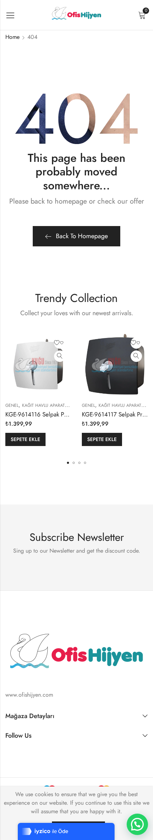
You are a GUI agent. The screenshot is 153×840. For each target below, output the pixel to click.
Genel (12, 405)
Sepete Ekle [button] (25, 439)
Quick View (59, 356)
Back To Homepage (82, 236)
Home (12, 37)
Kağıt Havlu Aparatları (47, 405)
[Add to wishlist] (59, 343)
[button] (68, 463)
